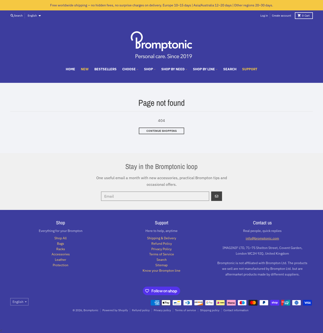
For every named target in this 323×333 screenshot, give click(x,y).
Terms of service (185, 310)
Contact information (236, 310)
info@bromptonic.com (262, 238)
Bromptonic (90, 310)
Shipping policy (209, 310)
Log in (264, 15)
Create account (281, 15)
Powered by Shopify (115, 310)
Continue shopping (161, 131)
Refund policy (141, 310)
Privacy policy (162, 310)
